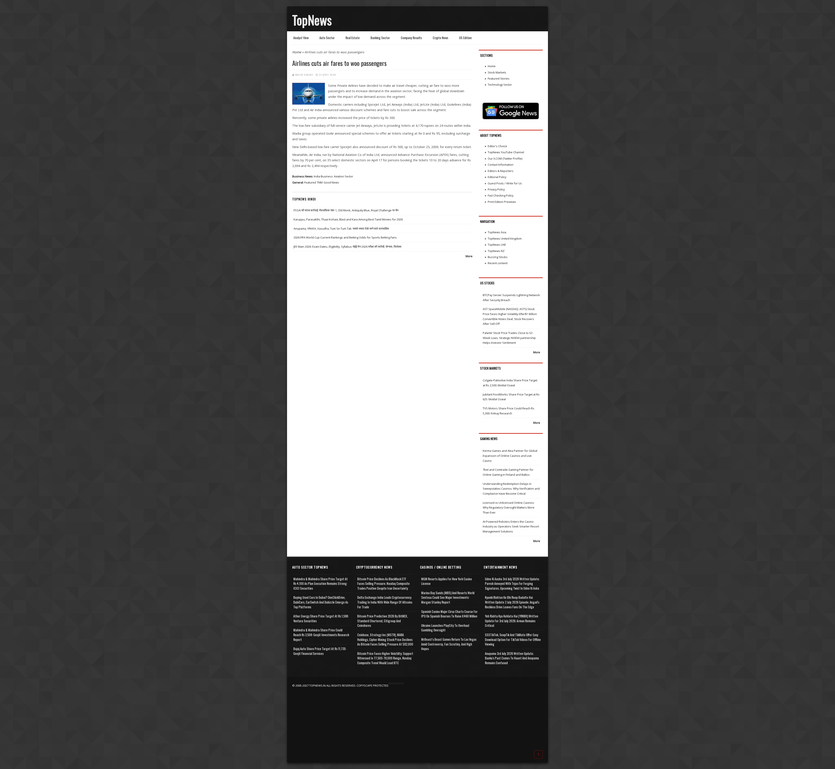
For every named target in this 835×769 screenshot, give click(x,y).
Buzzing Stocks (498, 257)
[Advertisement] (417, 718)
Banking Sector (380, 37)
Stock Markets (497, 72)
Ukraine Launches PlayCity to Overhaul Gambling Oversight (445, 627)
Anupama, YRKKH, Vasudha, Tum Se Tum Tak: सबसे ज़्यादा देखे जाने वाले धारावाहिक (341, 228)
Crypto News (440, 37)
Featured (310, 182)
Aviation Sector (343, 176)
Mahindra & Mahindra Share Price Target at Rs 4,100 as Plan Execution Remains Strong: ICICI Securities (320, 584)
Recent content (498, 263)
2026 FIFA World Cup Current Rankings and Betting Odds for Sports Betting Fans (345, 237)
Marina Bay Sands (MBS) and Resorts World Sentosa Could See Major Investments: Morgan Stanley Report (447, 597)
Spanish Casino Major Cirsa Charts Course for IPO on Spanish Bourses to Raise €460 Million (449, 614)
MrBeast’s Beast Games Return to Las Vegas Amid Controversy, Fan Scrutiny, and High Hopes (448, 644)
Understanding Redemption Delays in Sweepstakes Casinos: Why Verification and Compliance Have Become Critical (511, 488)
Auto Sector (327, 37)
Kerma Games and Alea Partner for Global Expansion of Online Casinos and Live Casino (510, 455)
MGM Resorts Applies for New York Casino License (446, 581)
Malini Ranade (304, 74)
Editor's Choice (497, 146)
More (469, 256)
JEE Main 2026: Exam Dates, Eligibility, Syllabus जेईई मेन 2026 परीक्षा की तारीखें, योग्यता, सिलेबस (347, 247)
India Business (323, 176)
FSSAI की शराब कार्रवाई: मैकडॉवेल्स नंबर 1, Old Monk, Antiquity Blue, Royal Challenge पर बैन (346, 210)
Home (296, 52)
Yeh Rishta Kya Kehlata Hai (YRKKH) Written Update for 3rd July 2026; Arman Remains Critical (511, 621)
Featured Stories (498, 78)
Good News (331, 182)
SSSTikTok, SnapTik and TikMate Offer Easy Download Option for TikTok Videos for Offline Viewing (513, 639)
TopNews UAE (497, 245)
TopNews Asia (497, 232)
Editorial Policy (497, 177)
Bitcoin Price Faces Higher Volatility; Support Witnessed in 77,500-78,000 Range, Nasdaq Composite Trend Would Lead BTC (385, 658)
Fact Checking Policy (500, 195)
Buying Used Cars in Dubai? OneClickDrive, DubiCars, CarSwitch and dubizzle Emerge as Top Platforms (320, 602)
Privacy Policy (496, 189)
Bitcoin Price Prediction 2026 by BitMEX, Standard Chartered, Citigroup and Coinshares (382, 621)
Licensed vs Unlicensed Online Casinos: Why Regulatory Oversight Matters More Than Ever (508, 507)
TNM (320, 182)
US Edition (465, 37)
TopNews (312, 19)
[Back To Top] (538, 754)
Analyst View (301, 37)
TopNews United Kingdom (505, 238)
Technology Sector (500, 85)
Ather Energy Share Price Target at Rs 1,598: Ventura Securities (321, 618)
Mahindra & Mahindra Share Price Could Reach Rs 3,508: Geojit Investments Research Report (321, 635)
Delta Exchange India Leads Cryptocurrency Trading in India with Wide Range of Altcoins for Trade (384, 602)
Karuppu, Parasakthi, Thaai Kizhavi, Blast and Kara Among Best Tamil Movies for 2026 (348, 219)
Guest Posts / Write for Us (505, 183)
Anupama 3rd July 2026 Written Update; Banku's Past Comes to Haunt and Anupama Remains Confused (512, 658)
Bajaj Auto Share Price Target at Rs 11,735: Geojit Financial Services (319, 651)
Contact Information (500, 165)
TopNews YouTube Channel (506, 152)
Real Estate (353, 37)
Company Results (411, 37)
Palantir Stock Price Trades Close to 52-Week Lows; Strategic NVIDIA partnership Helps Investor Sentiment (509, 338)
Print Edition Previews (502, 202)
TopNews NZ (496, 251)
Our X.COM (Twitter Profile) (505, 158)
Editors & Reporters (500, 171)
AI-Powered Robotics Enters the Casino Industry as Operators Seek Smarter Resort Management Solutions (511, 526)
